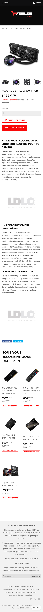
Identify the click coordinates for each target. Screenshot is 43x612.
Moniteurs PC (20, 592)
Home (10, 586)
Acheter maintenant (14, 128)
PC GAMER (21, 589)
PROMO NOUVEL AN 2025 (24, 586)
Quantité (5, 109)
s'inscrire (36, 576)
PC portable (10, 592)
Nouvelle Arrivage (9, 589)
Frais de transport (9, 100)
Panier (38, 3)
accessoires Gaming (16, 595)
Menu (6, 3)
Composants (31, 592)
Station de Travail (33, 589)
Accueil (4, 28)
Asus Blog (28, 595)
